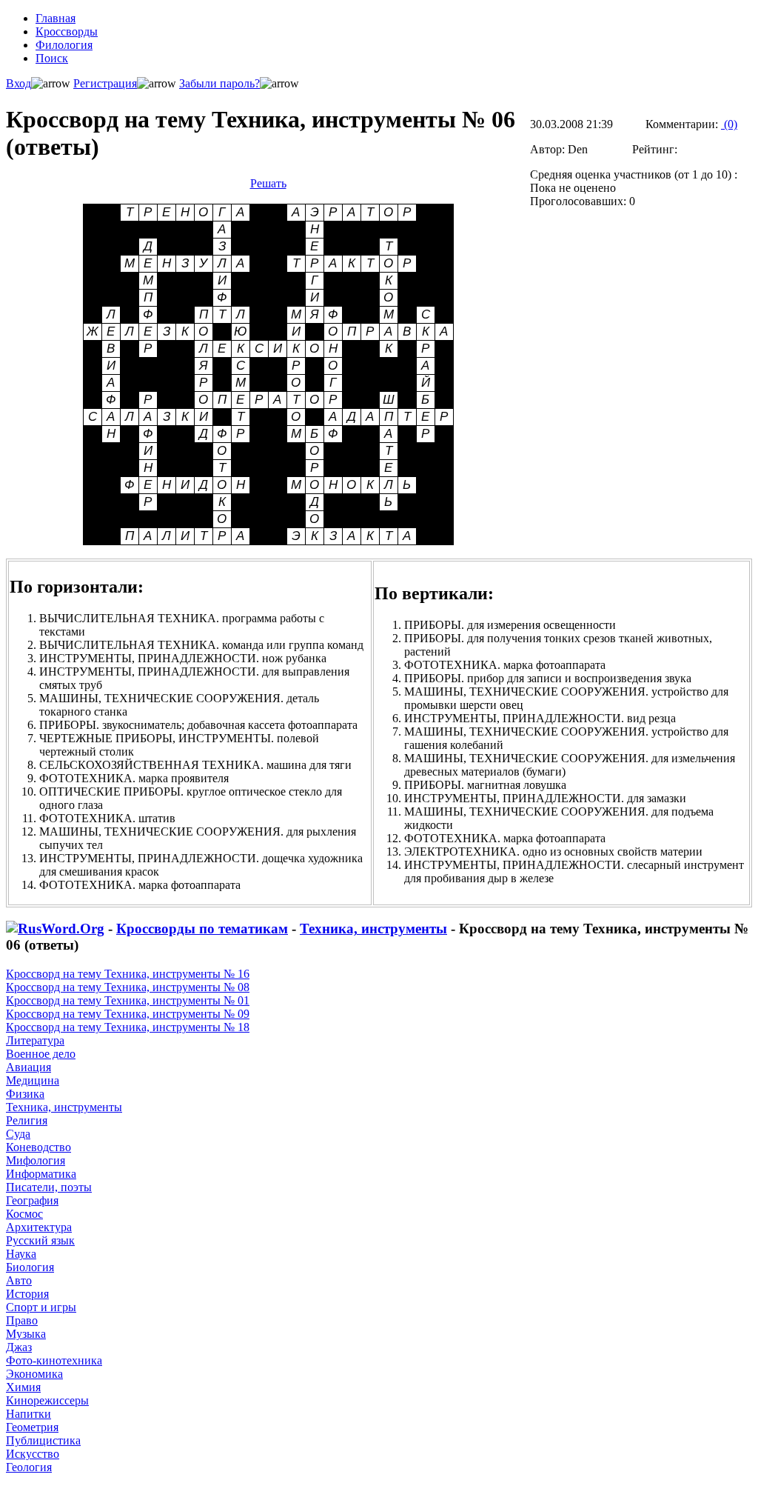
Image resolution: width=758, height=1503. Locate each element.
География (32, 1200)
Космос (24, 1213)
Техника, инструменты (373, 928)
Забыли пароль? (219, 83)
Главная (56, 18)
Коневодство (38, 1147)
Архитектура (39, 1227)
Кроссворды (67, 31)
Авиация (28, 1067)
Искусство (32, 1453)
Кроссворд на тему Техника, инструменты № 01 (127, 1000)
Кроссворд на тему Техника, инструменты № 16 (127, 973)
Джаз (19, 1347)
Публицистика (43, 1440)
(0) (729, 124)
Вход (18, 83)
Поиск (52, 58)
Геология (29, 1467)
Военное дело (41, 1053)
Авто (19, 1280)
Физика (25, 1093)
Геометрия (32, 1427)
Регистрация (105, 83)
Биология (30, 1267)
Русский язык (40, 1240)
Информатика (41, 1173)
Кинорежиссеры (47, 1400)
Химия (23, 1387)
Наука (21, 1253)
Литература (35, 1040)
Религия (26, 1120)
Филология (64, 45)
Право (22, 1320)
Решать (268, 183)
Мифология (35, 1160)
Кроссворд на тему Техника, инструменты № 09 (127, 1013)
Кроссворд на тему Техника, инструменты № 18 (127, 1027)
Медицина (32, 1080)
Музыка (26, 1333)
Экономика (34, 1373)
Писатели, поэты (49, 1187)
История (27, 1293)
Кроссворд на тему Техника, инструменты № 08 (127, 987)
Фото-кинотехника (54, 1360)
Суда (18, 1133)
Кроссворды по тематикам (202, 928)
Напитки (28, 1413)
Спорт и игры (41, 1307)
